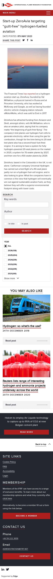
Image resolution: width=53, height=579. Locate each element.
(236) (12, 264)
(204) (12, 255)
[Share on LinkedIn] (32, 40)
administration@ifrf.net (15, 549)
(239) (12, 260)
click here (7, 498)
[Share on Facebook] (27, 40)
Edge (15, 576)
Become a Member (26, 516)
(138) (12, 250)
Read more (26, 432)
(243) (12, 273)
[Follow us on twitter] (7, 570)
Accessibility (9, 471)
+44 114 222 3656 (10, 538)
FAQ (5, 466)
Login (5, 475)
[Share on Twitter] (23, 40)
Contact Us (26, 556)
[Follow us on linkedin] (2, 570)
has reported (30, 93)
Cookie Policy (9, 462)
